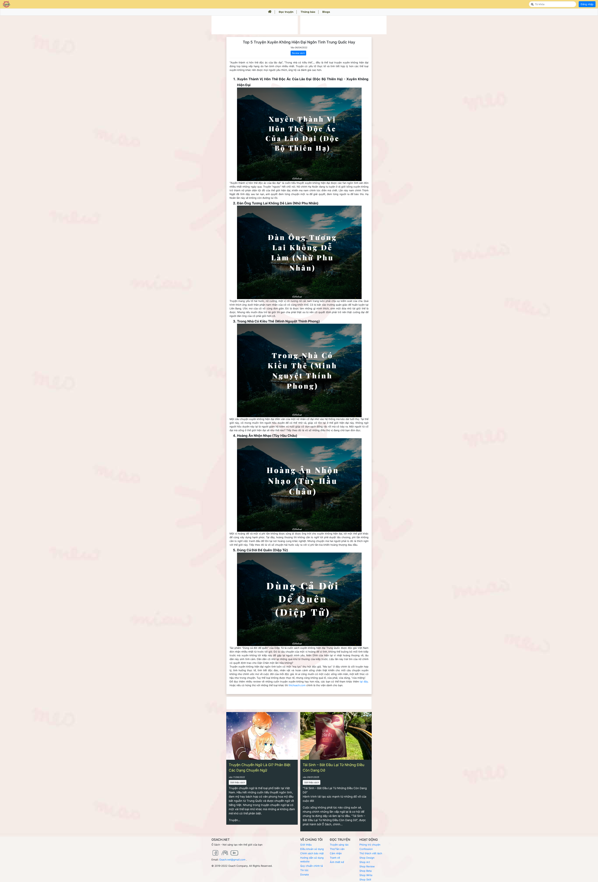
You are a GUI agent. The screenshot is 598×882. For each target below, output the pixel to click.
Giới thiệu (306, 844)
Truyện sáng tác (339, 844)
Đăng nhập (587, 4)
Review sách (298, 53)
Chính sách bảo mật (312, 853)
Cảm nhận (336, 853)
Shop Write (365, 875)
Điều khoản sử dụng (312, 849)
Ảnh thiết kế (337, 862)
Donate (304, 874)
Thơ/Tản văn (337, 849)
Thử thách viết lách (370, 853)
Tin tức (304, 870)
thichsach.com (297, 685)
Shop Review (367, 866)
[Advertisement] (254, 25)
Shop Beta (365, 870)
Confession (366, 849)
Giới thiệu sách (237, 782)
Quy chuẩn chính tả (311, 865)
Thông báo (308, 11)
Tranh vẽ (335, 857)
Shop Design (366, 857)
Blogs (326, 11)
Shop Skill (365, 879)
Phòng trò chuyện (369, 844)
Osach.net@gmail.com (232, 859)
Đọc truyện (286, 11)
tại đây (364, 681)
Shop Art (364, 862)
